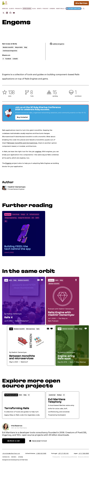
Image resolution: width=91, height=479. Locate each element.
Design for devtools (24, 218)
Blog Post (8, 214)
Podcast (51, 280)
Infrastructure (34, 214)
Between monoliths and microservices (22, 143)
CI (28, 395)
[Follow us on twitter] (3, 13)
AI (27, 214)
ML (6, 221)
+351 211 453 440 (63, 453)
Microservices (30, 329)
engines (38, 151)
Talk (6, 280)
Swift (37, 218)
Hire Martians (81, 3)
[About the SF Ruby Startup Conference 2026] (45, 113)
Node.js (59, 395)
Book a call (15, 441)
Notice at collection (83, 456)
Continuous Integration (10, 50)
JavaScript (52, 395)
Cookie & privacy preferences (69, 456)
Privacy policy (56, 456)
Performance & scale (11, 395)
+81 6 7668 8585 (83, 453)
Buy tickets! (22, 117)
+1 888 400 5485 (41, 453)
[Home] (4, 3)
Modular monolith (8, 47)
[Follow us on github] (10, 13)
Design (23, 214)
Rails (10, 280)
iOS (33, 218)
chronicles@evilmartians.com (11, 453)
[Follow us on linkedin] (7, 13)
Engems (8, 163)
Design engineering (10, 218)
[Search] (83, 8)
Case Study (15, 214)
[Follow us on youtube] (14, 13)
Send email (36, 441)
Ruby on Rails (18, 47)
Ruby (25, 47)
